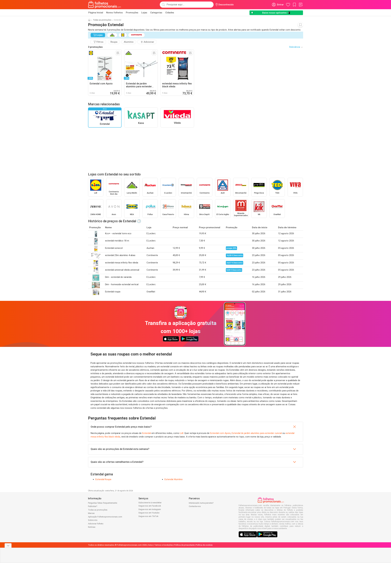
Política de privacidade (184, 545)
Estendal (146, 433)
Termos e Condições (163, 545)
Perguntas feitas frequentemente (102, 503)
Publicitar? (92, 506)
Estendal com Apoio (220, 433)
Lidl (181, 433)
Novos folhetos (114, 12)
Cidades (169, 12)
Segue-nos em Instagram (149, 509)
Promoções (132, 12)
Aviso (150, 545)
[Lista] (300, 4)
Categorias (156, 12)
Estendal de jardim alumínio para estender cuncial (257, 433)
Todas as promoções (102, 20)
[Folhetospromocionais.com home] (104, 4)
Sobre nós (92, 520)
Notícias (91, 527)
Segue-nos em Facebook (149, 506)
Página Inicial (95, 12)
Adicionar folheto (95, 523)
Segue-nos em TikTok (148, 516)
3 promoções (95, 47)
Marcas (91, 513)
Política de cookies (204, 545)
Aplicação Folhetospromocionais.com (105, 517)
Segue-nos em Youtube (148, 513)
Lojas (144, 12)
